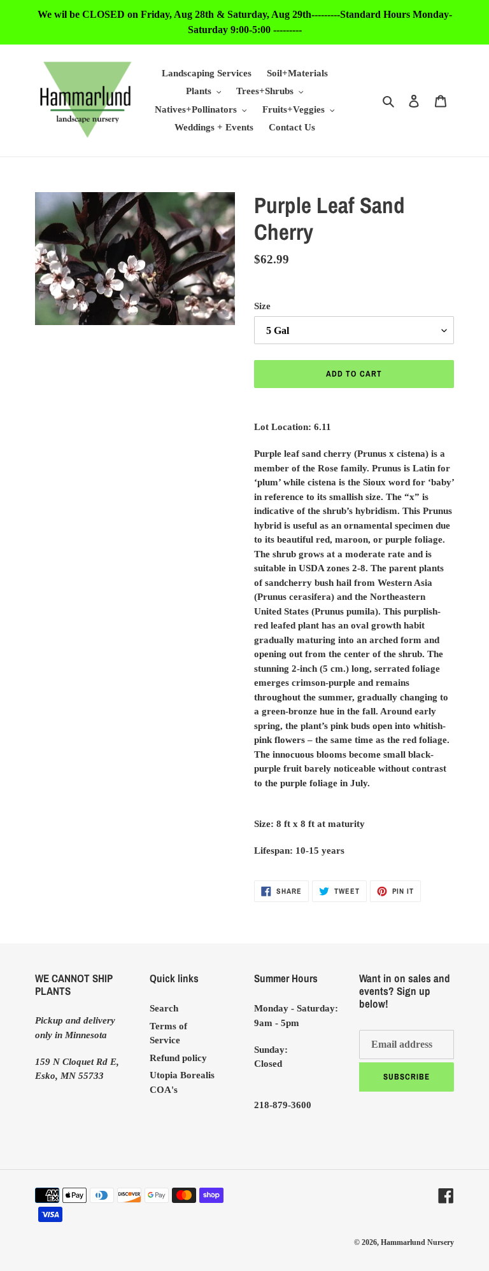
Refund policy (178, 1058)
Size (262, 306)
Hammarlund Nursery (417, 1242)
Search (164, 1008)
